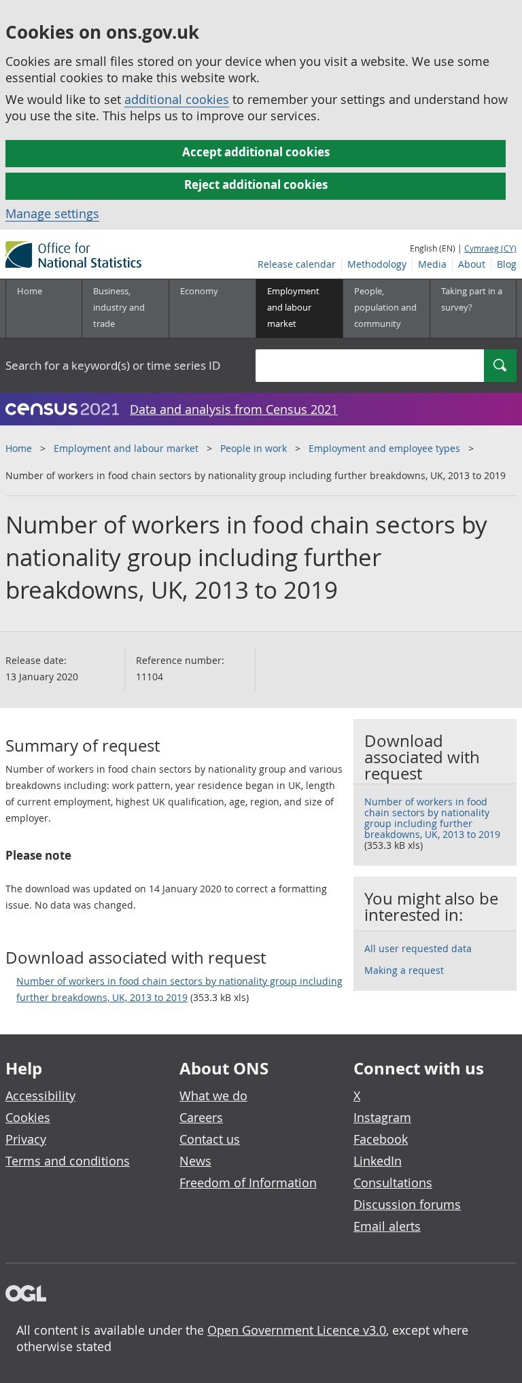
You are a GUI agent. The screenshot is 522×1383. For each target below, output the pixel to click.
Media (432, 264)
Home (29, 291)
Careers (201, 1117)
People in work (253, 448)
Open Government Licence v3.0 (296, 1330)
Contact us (209, 1139)
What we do (213, 1095)
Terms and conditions (67, 1161)
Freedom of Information (248, 1182)
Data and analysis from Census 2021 (234, 409)
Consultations (392, 1182)
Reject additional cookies (256, 184)
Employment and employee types (384, 448)
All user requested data (418, 948)
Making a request (404, 970)
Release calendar (297, 264)
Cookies (27, 1117)
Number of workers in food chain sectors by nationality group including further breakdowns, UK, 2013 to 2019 (179, 989)
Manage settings (52, 213)
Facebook (380, 1139)
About (471, 264)
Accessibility (40, 1095)
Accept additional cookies (256, 152)
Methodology (376, 264)
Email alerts (387, 1226)
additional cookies (176, 99)
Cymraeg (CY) (490, 248)
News (195, 1161)
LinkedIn (377, 1161)
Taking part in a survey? (471, 299)
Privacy (25, 1139)
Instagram (382, 1117)
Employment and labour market (126, 448)
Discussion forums (407, 1204)
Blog (507, 264)
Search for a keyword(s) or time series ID (112, 365)
